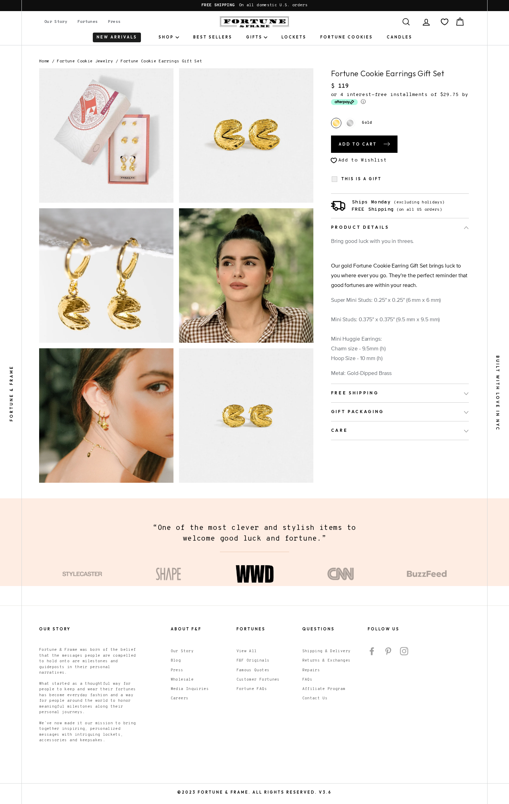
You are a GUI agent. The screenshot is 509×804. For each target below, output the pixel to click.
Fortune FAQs (251, 689)
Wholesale (182, 679)
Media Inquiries (190, 689)
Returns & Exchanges (326, 660)
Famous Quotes (253, 670)
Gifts (254, 37)
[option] (254, 5)
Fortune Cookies (346, 37)
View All (246, 651)
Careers (179, 698)
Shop (166, 37)
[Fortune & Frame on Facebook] (372, 651)
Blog (176, 660)
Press (114, 22)
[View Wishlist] (444, 21)
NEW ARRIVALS (117, 37)
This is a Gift (361, 179)
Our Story (55, 22)
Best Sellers (212, 37)
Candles (399, 37)
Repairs (311, 670)
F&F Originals (253, 660)
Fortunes (88, 22)
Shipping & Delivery (326, 651)
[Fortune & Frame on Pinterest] (388, 651)
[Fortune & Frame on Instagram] (404, 651)
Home (44, 61)
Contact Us (315, 698)
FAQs (307, 679)
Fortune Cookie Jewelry (85, 61)
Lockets (294, 37)
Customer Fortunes (258, 679)
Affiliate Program (324, 689)
